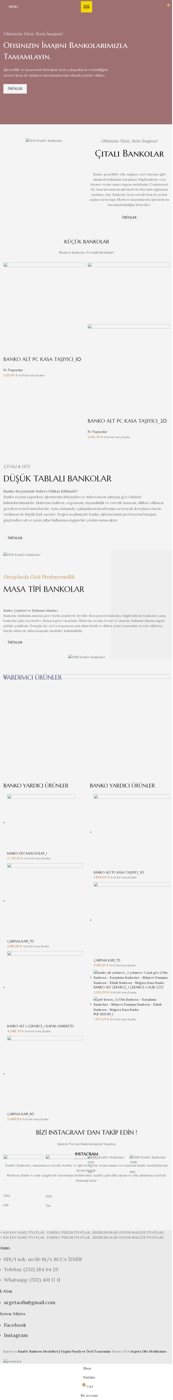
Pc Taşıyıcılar (13, 370)
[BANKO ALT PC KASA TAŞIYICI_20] (129, 293)
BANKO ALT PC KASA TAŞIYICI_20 (127, 421)
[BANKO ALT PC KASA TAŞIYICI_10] (44, 303)
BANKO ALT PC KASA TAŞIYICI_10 (42, 359)
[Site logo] (86, 7)
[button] (9, 350)
